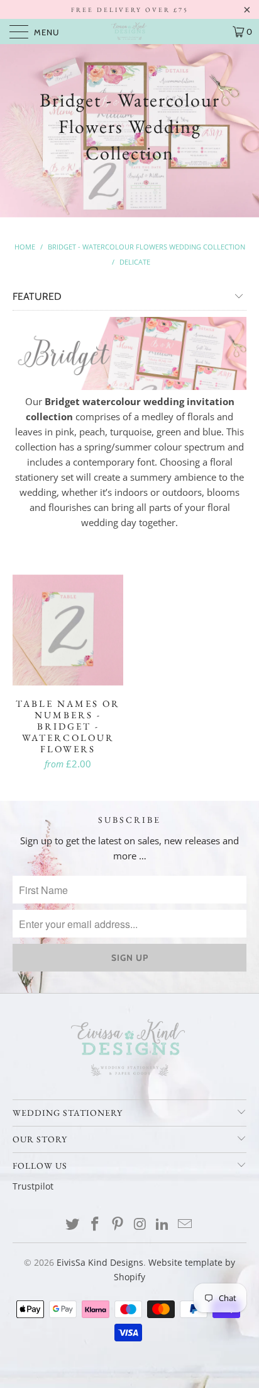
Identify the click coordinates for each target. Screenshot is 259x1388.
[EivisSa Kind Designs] (129, 31)
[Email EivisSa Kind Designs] (184, 1224)
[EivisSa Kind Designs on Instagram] (140, 1224)
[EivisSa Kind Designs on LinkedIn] (162, 1224)
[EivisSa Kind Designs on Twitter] (72, 1224)
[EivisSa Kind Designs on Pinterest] (117, 1224)
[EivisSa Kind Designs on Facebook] (95, 1224)
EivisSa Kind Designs (100, 1262)
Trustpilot (33, 1186)
